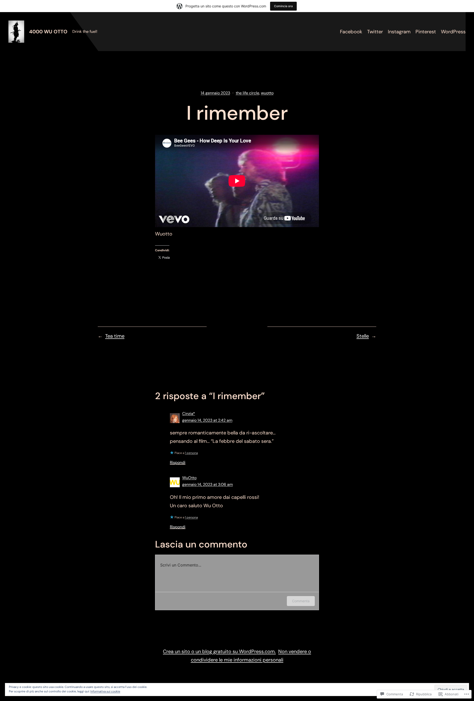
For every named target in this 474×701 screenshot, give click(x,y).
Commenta (301, 601)
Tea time (114, 336)
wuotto (267, 93)
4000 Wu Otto (48, 31)
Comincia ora (283, 6)
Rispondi (177, 462)
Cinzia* (188, 413)
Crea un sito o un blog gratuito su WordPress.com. (219, 651)
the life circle (247, 93)
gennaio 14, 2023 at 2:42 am (207, 420)
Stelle (362, 336)
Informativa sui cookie (105, 691)
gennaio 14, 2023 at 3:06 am (207, 484)
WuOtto (189, 477)
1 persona (191, 453)
